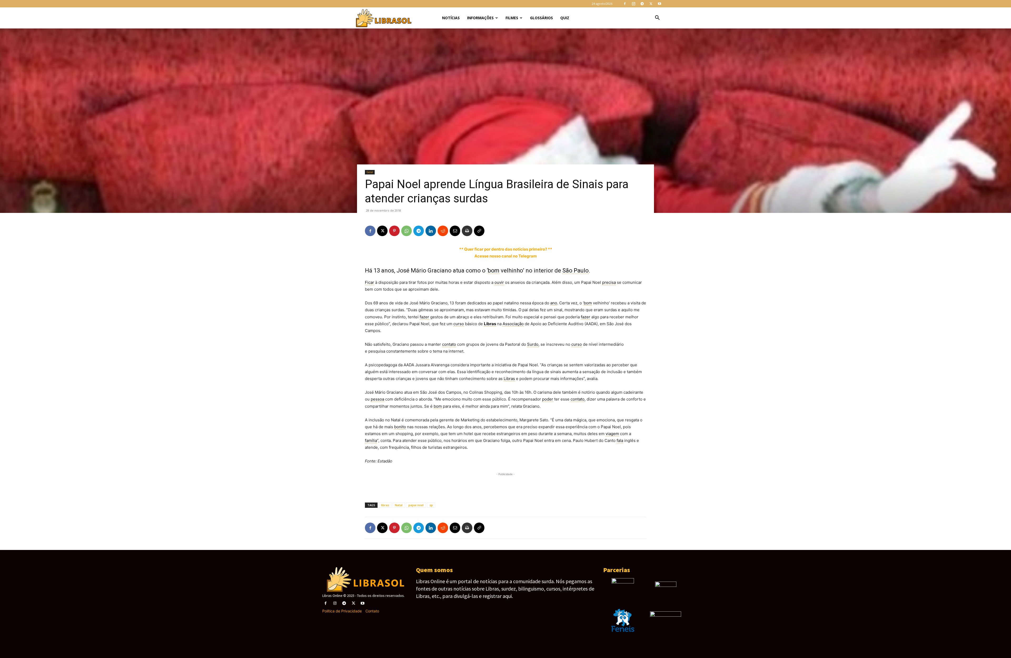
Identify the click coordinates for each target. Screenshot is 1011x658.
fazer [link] (424, 316)
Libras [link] (490, 323)
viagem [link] (612, 433)
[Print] (467, 231)
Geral (369, 172)
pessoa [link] (377, 399)
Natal (399, 505)
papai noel (416, 505)
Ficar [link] (369, 282)
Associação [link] (513, 323)
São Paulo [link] (575, 270)
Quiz (564, 17)
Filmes (512, 17)
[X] (651, 3)
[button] (657, 18)
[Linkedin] (430, 231)
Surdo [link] (532, 344)
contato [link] (449, 344)
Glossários (541, 17)
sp (431, 505)
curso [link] (458, 323)
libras (385, 505)
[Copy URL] (479, 231)
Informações (480, 17)
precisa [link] (609, 282)
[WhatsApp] (406, 231)
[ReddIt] (443, 231)
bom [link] (493, 270)
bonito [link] (400, 426)
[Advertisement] (505, 485)
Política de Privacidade (342, 611)
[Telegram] (642, 3)
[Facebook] (625, 3)
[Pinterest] (394, 231)
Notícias (451, 17)
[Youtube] (659, 3)
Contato (372, 611)
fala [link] (620, 440)
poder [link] (547, 399)
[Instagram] (633, 3)
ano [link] (553, 302)
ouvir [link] (499, 282)
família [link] (371, 440)
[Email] (455, 231)
